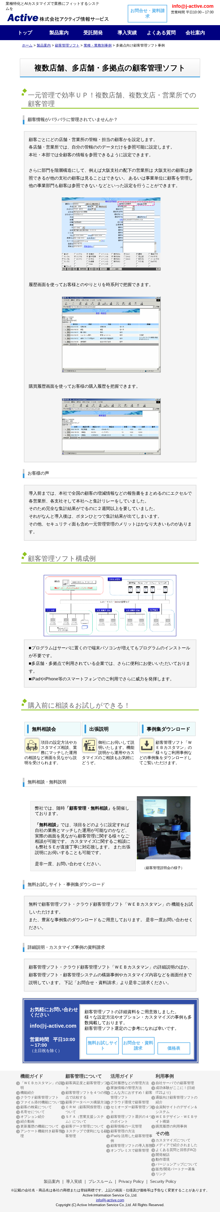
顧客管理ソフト (67, 45)
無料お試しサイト (103, 1046)
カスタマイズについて (173, 1140)
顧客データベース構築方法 (86, 1102)
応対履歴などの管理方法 (130, 1083)
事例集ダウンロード (168, 729)
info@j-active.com (110, 1200)
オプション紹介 (32, 1117)
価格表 (173, 1048)
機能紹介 (27, 1093)
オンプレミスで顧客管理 (130, 1150)
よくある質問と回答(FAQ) (176, 1150)
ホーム (27, 45)
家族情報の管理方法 (126, 1088)
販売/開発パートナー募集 (175, 1169)
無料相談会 (44, 729)
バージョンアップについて (176, 1164)
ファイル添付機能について (41, 1102)
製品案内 (59, 32)
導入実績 (127, 32)
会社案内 (195, 32)
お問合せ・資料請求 (147, 13)
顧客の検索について (36, 1107)
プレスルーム (100, 1181)
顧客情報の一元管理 (126, 1126)
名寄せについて (32, 1112)
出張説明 (99, 729)
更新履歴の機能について (39, 1126)
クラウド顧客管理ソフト (39, 1097)
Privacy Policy (131, 1181)
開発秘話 (163, 1155)
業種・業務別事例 (98, 45)
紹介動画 (27, 1121)
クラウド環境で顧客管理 (130, 1102)
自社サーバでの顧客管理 (175, 1083)
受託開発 (93, 32)
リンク (161, 1174)
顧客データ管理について (84, 1126)
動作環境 (163, 1159)
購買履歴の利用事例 (171, 1126)
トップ (25, 32)
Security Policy (163, 1181)
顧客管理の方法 (123, 1131)
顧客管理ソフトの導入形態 (131, 1146)
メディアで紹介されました (176, 1145)
